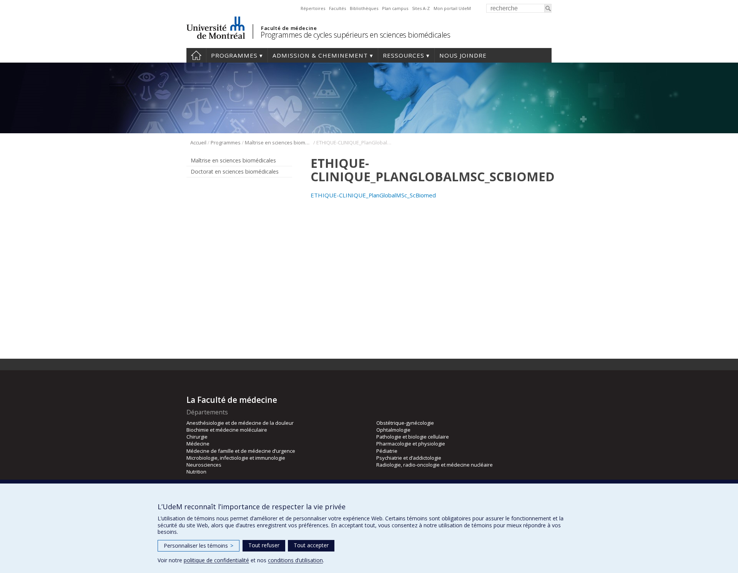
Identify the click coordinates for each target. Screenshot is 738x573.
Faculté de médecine (289, 28)
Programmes (234, 55)
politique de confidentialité (216, 560)
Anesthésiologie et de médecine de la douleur (240, 422)
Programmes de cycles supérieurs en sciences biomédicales (355, 35)
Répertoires (313, 8)
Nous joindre (463, 55)
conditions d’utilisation (295, 560)
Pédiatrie (386, 450)
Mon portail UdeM (452, 8)
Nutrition (196, 471)
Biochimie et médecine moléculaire (226, 429)
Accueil (196, 55)
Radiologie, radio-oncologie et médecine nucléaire (434, 464)
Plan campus (395, 8)
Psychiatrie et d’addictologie (408, 457)
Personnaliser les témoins (198, 545)
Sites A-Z (421, 8)
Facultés (337, 8)
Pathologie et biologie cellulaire (412, 436)
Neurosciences (203, 464)
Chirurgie (197, 436)
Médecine (197, 443)
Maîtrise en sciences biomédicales (278, 142)
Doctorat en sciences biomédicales (235, 171)
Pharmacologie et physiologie (410, 443)
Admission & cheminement (320, 55)
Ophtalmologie (393, 429)
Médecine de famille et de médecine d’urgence (240, 450)
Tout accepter (311, 545)
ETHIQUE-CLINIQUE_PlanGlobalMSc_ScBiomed (373, 195)
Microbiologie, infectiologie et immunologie (235, 457)
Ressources (403, 55)
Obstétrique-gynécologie (405, 422)
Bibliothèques (364, 8)
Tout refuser (263, 545)
